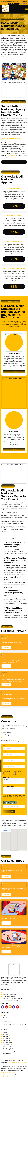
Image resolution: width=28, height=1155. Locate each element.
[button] (12, 18)
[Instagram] (21, 4)
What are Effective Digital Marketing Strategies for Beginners (12, 917)
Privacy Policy (11, 1062)
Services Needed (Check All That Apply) (12, 770)
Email (4, 751)
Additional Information (8, 786)
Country (5, 757)
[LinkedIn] (25, 4)
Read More (6, 647)
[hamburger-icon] (26, 9)
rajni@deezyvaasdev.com (8, 1072)
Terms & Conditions (21, 1062)
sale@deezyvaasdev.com (8, 1076)
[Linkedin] (13, 1007)
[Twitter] (23, 4)
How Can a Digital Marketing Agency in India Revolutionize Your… (13, 946)
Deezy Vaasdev (11, 155)
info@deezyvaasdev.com (8, 1074)
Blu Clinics (5, 638)
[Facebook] (19, 4)
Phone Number (6, 764)
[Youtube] (27, 4)
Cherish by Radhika (7, 694)
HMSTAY (4, 657)
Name (4, 745)
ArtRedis (4, 676)
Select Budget (6, 777)
